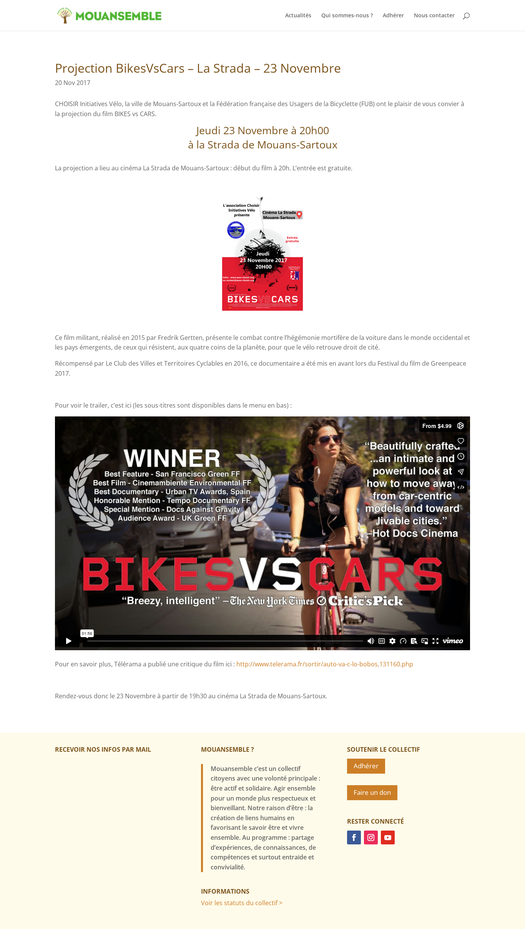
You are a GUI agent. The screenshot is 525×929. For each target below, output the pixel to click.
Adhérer (393, 16)
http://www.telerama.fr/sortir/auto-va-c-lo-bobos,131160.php (324, 664)
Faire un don (372, 792)
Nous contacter (434, 16)
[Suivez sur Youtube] (388, 837)
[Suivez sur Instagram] (371, 837)
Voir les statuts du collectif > (241, 903)
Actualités (298, 16)
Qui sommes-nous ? (347, 16)
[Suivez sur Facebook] (354, 837)
